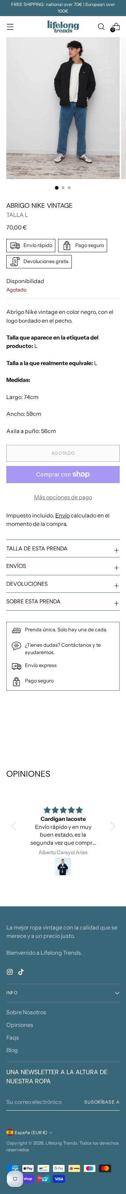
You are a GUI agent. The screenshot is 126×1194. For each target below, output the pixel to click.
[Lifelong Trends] (63, 26)
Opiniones (19, 1024)
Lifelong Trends (61, 1143)
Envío (62, 515)
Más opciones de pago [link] (63, 497)
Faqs (12, 1037)
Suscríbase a (102, 1102)
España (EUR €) (31, 1132)
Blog (12, 1050)
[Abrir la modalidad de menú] (10, 26)
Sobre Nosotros (26, 1012)
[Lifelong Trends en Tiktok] (22, 972)
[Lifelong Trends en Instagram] (10, 972)
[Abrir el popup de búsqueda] (101, 26)
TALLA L (17, 214)
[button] (15, 826)
